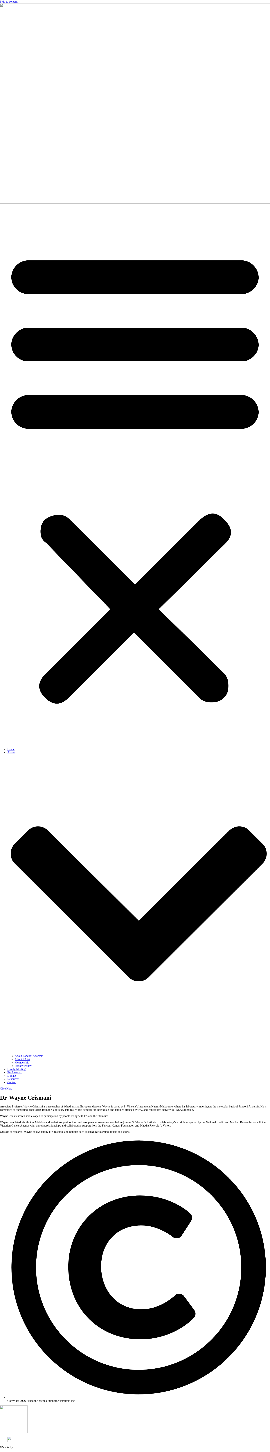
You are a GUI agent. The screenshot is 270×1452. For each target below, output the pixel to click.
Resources (13, 1079)
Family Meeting (16, 1069)
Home (11, 749)
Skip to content (8, 1)
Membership (22, 1062)
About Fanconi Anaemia (29, 1055)
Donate (11, 1075)
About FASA (22, 1059)
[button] (135, 474)
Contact (11, 1082)
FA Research (14, 1072)
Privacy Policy (23, 1065)
